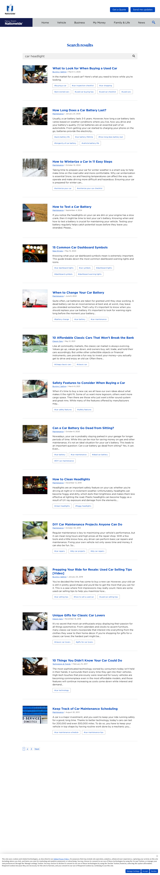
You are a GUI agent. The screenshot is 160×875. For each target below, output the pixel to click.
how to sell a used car (84, 597)
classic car (82, 364)
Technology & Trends (61, 664)
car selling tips (62, 597)
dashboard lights (104, 268)
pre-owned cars (62, 92)
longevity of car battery (66, 143)
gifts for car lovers (85, 642)
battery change (62, 319)
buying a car (61, 86)
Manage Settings (133, 871)
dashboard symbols (64, 274)
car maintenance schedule (67, 732)
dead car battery (100, 455)
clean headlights (63, 506)
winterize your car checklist (90, 188)
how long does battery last (111, 137)
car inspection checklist (83, 86)
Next (37, 749)
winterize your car (64, 188)
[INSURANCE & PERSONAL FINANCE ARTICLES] (14, 22)
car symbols (85, 268)
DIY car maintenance (65, 461)
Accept (145, 871)
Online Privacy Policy (61, 859)
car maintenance (99, 319)
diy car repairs (98, 551)
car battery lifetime (84, 137)
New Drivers (57, 251)
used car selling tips (109, 597)
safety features (84, 410)
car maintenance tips (94, 732)
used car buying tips (85, 92)
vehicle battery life (91, 143)
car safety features (64, 410)
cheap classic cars (63, 364)
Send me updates (142, 9)
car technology (62, 690)
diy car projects (78, 551)
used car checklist (108, 92)
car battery (80, 319)
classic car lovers (63, 642)
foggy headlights (84, 506)
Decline (154, 871)
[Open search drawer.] (154, 22)
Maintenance (58, 114)
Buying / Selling (59, 72)
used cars (127, 92)
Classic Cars (57, 341)
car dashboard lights (65, 268)
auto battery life (63, 137)
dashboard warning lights (90, 274)
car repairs (60, 551)
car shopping (106, 86)
